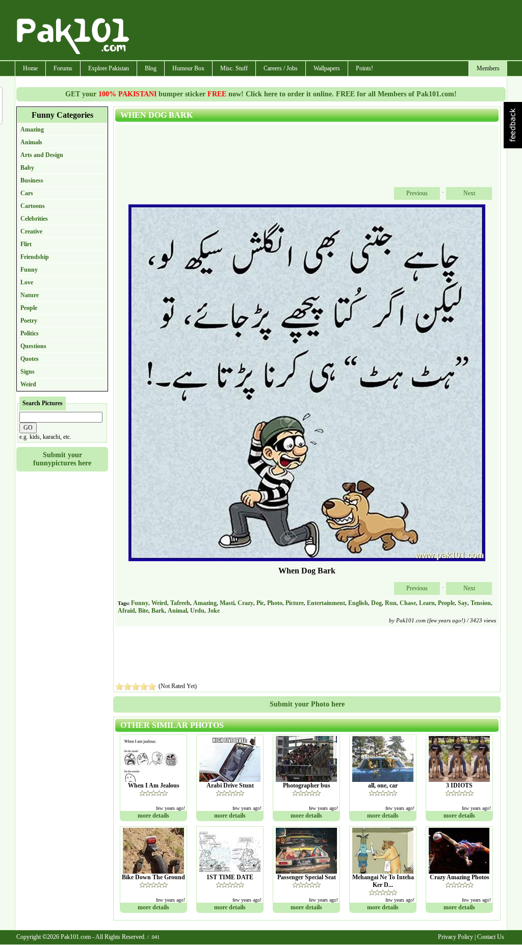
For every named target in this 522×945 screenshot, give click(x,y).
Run (391, 603)
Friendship (34, 256)
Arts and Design (41, 155)
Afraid (126, 610)
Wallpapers (327, 68)
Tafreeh (180, 603)
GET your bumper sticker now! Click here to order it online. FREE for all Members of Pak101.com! (261, 94)
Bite (143, 610)
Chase (408, 603)
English (358, 603)
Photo (274, 603)
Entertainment (326, 603)
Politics (29, 333)
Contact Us (490, 936)
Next (469, 193)
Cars (26, 193)
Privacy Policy (455, 936)
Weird (28, 384)
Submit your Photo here (307, 704)
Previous (417, 193)
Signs (27, 371)
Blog (150, 68)
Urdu (197, 610)
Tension (481, 603)
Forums (63, 68)
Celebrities (34, 218)
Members (488, 68)
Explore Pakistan (108, 68)
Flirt (26, 244)
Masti (227, 603)
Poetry (28, 320)
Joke (213, 610)
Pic (260, 603)
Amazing (32, 129)
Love (26, 282)
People (28, 307)
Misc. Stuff (234, 68)
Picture (294, 603)
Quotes (29, 358)
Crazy (245, 603)
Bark (158, 610)
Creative (31, 231)
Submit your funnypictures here (62, 459)
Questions (33, 346)
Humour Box (188, 68)
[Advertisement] (318, 31)
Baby (27, 167)
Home (30, 68)
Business (31, 180)
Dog (376, 603)
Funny (29, 269)
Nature (29, 295)
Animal (177, 610)
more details (153, 815)
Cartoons (32, 205)
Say (462, 603)
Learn (427, 603)
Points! (364, 68)
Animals (31, 142)
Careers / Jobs (281, 68)
